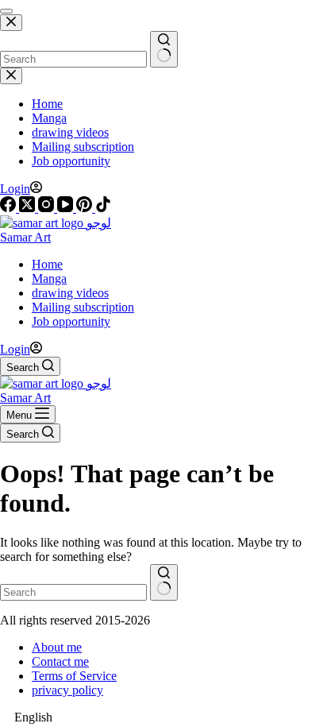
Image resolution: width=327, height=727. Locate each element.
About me (57, 647)
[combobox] (73, 592)
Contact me (60, 661)
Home (47, 264)
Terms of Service (74, 676)
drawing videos (70, 293)
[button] (163, 717)
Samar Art (25, 237)
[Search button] (164, 582)
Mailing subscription (83, 307)
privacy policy (67, 690)
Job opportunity (71, 321)
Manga (49, 278)
